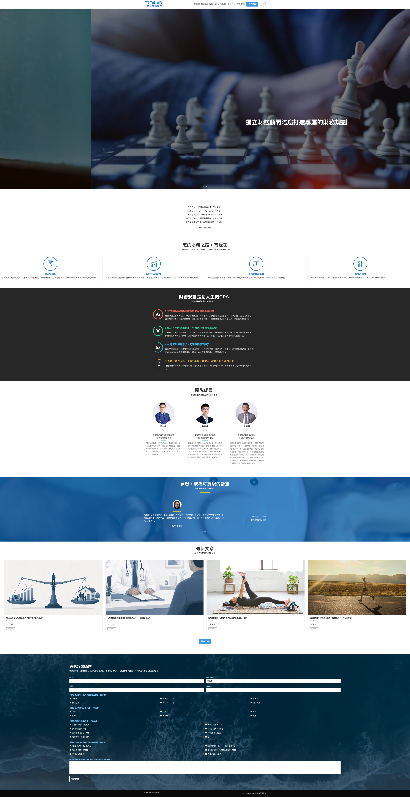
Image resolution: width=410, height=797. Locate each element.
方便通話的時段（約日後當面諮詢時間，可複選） (88, 695)
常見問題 (231, 4)
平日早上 (75, 699)
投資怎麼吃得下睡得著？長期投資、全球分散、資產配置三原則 (265, 618)
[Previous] (11, 99)
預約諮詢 (75, 779)
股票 (74, 716)
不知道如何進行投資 (215, 733)
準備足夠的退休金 (215, 754)
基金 (254, 712)
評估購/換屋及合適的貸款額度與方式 (222, 750)
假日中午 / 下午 (168, 703)
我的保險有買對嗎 (79, 729)
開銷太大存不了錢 (215, 725)
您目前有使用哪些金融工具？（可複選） (85, 708)
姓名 (71, 677)
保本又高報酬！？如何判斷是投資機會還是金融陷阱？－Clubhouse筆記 (370, 618)
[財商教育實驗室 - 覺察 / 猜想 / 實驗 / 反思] (153, 4)
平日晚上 (256, 699)
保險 (164, 712)
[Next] (399, 99)
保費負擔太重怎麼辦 (215, 729)
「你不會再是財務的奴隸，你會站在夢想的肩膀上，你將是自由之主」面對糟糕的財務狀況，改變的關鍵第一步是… (90, 618)
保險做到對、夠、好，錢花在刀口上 (221, 746)
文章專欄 (196, 4)
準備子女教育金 (78, 754)
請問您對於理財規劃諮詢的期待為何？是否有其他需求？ (90, 759)
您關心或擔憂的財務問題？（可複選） (84, 721)
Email (209, 686)
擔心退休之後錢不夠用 (80, 733)
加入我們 (241, 4)
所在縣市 (210, 677)
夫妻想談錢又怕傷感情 (80, 725)
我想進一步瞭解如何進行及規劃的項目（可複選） (88, 742)
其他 (254, 716)
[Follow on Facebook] (263, 4)
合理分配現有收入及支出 (81, 746)
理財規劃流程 (207, 4)
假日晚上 (256, 703)
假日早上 (75, 703)
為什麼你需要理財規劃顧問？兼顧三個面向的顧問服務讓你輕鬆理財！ (167, 618)
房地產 (165, 716)
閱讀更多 (48, 628)
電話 (71, 686)
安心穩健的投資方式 (80, 750)
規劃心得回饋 (220, 4)
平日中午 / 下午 (168, 699)
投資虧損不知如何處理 (80, 737)
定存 (74, 712)
